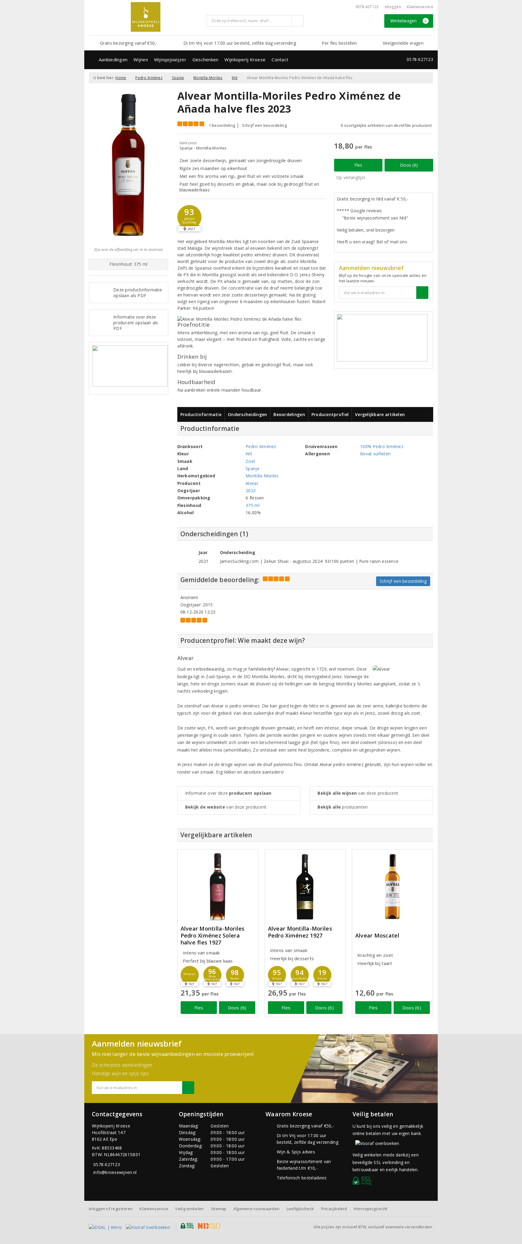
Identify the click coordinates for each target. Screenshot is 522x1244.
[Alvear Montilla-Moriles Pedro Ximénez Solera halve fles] (218, 887)
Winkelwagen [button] (408, 21)
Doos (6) (409, 165)
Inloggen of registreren (111, 1208)
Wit (234, 77)
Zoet (250, 461)
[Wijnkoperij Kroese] (145, 17)
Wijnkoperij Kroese (245, 59)
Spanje (178, 77)
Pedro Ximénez (148, 77)
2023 (251, 490)
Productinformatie (201, 414)
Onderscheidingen (247, 414)
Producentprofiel (330, 414)
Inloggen (393, 6)
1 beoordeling (222, 125)
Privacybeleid (334, 1208)
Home (120, 77)
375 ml (252, 505)
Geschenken (205, 59)
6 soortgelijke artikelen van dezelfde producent (386, 125)
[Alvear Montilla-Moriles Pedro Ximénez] (305, 887)
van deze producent (226, 807)
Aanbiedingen (113, 59)
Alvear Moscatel (377, 935)
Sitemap (219, 1208)
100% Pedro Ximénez (381, 446)
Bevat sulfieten (375, 454)
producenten (342, 807)
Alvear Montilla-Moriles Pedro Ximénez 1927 (300, 932)
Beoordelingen (289, 414)
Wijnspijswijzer (170, 59)
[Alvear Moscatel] (392, 887)
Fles (358, 165)
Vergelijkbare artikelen (380, 414)
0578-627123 (367, 6)
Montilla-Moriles (207, 77)
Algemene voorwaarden (256, 1208)
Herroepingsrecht (370, 1208)
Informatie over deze (228, 793)
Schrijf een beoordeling (264, 125)
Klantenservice (420, 6)
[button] (189, 217)
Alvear (252, 483)
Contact (280, 59)
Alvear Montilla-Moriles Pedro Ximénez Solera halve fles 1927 (213, 935)
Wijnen (141, 59)
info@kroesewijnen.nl (115, 1172)
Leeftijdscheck (300, 1208)
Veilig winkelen (189, 1208)
